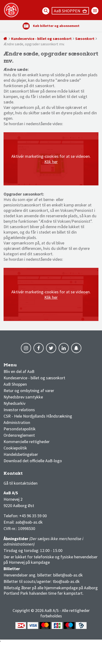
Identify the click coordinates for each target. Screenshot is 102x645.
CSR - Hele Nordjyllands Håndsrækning (38, 416)
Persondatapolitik (20, 428)
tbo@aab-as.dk (66, 581)
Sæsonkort (84, 38)
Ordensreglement (20, 435)
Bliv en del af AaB (19, 371)
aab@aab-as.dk (29, 522)
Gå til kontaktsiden (20, 483)
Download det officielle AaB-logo (33, 460)
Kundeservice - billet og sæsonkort (41, 38)
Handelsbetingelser (21, 454)
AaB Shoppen (15, 384)
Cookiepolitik (15, 448)
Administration (17, 422)
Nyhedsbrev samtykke (23, 397)
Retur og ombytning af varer (29, 390)
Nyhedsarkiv (14, 403)
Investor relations (19, 409)
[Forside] (6, 38)
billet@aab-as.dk (68, 575)
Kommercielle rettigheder (27, 441)
